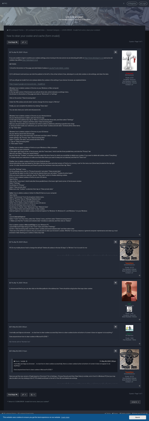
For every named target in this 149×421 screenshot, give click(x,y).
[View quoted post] (27, 361)
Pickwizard (129, 73)
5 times (133, 81)
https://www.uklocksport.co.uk (94, 58)
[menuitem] (5, 3)
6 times (133, 269)
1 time (134, 340)
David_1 (129, 334)
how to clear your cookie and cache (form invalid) (33, 35)
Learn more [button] (65, 417)
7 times (134, 83)
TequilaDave (129, 263)
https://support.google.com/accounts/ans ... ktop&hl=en (27, 84)
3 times (134, 317)
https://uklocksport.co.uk (30, 60)
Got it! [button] (137, 417)
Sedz (129, 304)
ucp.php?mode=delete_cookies (59, 68)
